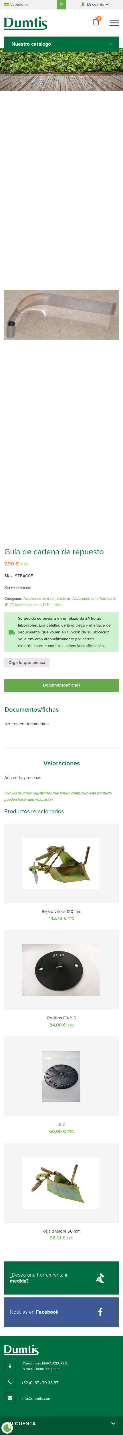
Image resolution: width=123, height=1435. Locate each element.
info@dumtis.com (36, 1398)
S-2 (61, 1124)
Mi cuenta (96, 4)
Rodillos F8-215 (61, 1018)
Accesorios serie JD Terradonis (39, 605)
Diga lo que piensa (27, 662)
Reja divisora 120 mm (61, 911)
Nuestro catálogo (31, 44)
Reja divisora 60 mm (62, 1231)
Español (17, 4)
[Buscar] (61, 4)
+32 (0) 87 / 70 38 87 (39, 1382)
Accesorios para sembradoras (47, 598)
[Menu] (114, 23)
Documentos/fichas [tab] (61, 685)
